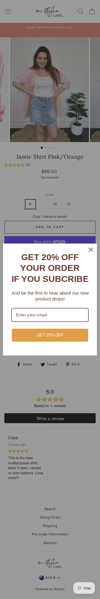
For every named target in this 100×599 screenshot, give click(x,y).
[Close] (91, 250)
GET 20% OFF (50, 335)
